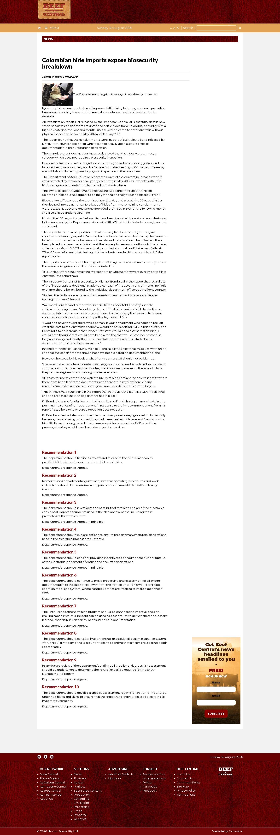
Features (80, 778)
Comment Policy (188, 782)
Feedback (149, 790)
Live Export (81, 802)
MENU (54, 28)
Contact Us (184, 778)
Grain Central (49, 774)
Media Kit (114, 778)
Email (216, 695)
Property (80, 815)
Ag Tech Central (51, 794)
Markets (79, 786)
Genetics (80, 819)
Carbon (79, 782)
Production (82, 794)
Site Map (183, 786)
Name (216, 682)
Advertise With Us (120, 774)
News (78, 774)
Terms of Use (186, 794)
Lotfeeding (81, 798)
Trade (78, 810)
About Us (46, 798)
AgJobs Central (50, 790)
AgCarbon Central (52, 782)
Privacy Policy (186, 790)
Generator (236, 831)
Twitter (147, 782)
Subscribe (216, 713)
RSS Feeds (149, 786)
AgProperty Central (53, 786)
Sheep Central (50, 778)
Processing (82, 806)
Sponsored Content (88, 790)
